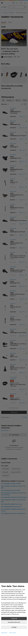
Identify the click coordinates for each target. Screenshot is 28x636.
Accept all (14, 618)
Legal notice (4, 632)
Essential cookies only (14, 622)
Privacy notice (12, 632)
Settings (14, 627)
